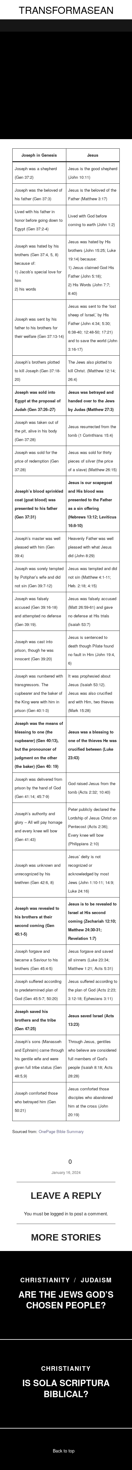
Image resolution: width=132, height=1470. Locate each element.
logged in (59, 1213)
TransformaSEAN (66, 9)
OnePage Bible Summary (61, 1131)
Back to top (64, 1451)
